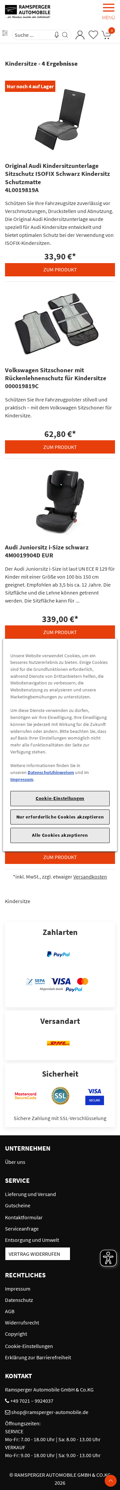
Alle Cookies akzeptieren (60, 835)
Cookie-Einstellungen (60, 798)
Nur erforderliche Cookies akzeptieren (60, 817)
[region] (60, 745)
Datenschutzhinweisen (51, 772)
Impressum (21, 779)
